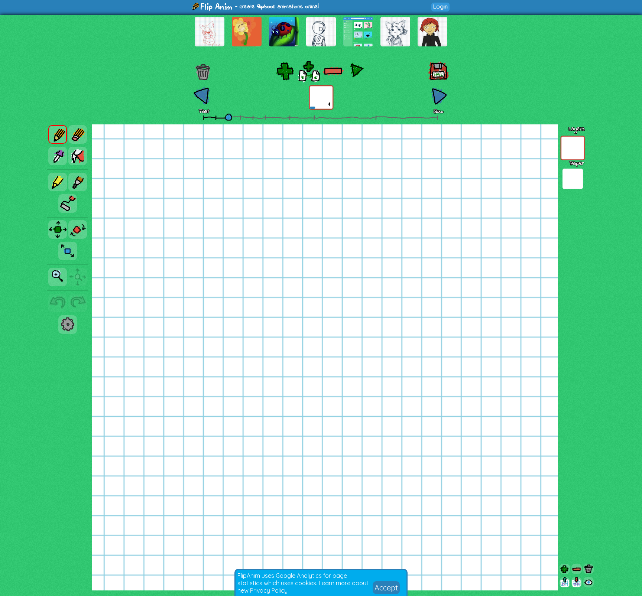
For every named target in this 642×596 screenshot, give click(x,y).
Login (440, 6)
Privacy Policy (269, 590)
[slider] (228, 117)
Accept (386, 587)
